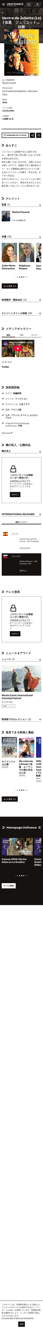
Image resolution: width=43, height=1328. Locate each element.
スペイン (15, 534)
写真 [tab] (21, 335)
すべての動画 (9, 886)
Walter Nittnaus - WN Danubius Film (28, 562)
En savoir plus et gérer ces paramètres (18, 1318)
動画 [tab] (8, 335)
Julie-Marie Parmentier (8, 267)
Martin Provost (9, 82)
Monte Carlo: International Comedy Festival (17, 697)
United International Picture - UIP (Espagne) (29, 540)
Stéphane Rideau (24, 267)
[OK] (21, 1324)
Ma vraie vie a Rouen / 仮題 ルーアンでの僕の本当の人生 (26, 767)
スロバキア (16, 556)
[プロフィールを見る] (38, 4)
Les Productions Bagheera (14, 91)
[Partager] (32, 135)
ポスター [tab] (34, 335)
